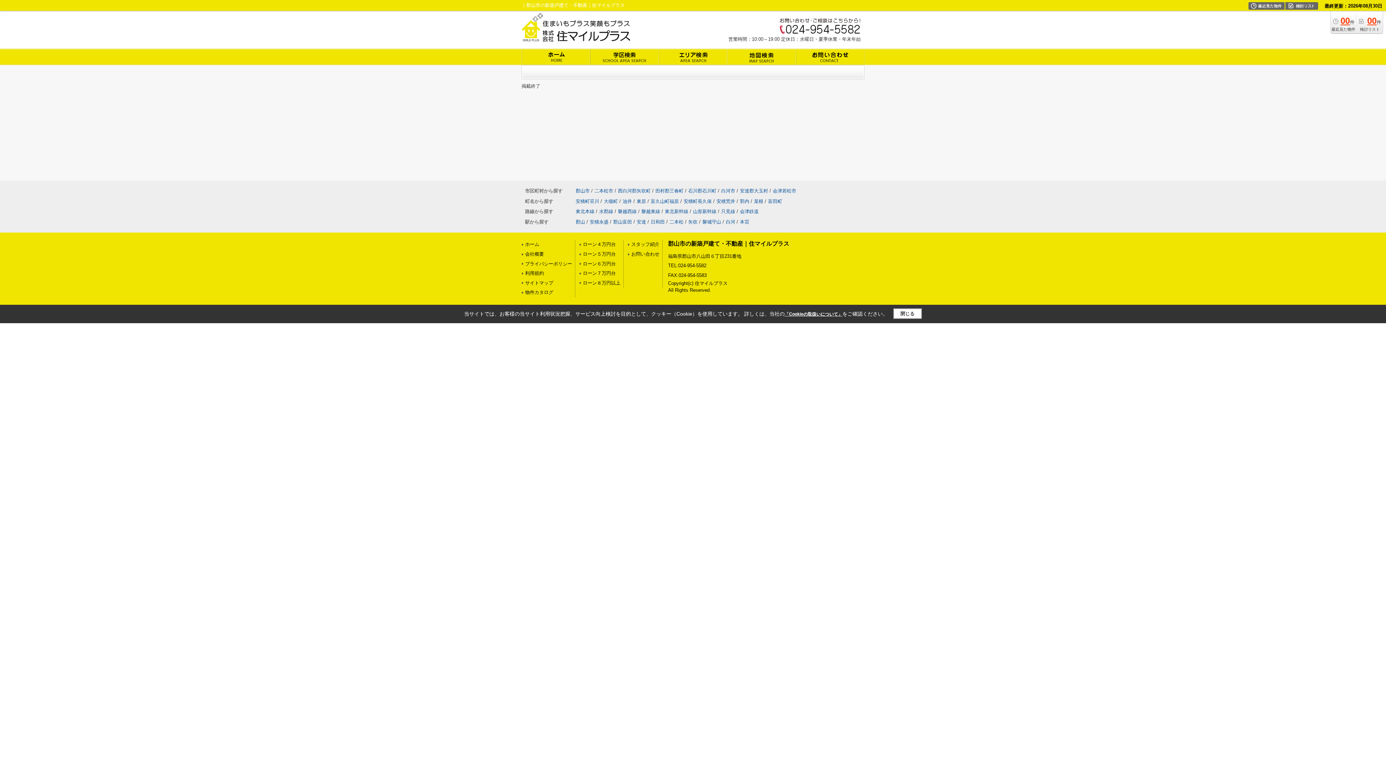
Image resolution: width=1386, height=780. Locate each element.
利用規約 (534, 273)
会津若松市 (784, 191)
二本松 (677, 222)
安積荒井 (725, 201)
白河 (730, 222)
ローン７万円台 (599, 273)
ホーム (532, 244)
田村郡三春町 (669, 191)
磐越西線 (627, 211)
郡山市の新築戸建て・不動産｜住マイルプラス (728, 243)
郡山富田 (622, 222)
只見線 (728, 211)
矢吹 (693, 222)
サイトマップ (539, 283)
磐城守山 (711, 222)
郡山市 (583, 191)
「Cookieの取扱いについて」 (813, 314)
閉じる (908, 313)
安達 (641, 222)
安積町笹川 (587, 201)
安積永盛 (599, 222)
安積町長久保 (698, 201)
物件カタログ (539, 292)
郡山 (580, 222)
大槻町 (611, 201)
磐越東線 (650, 211)
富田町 (775, 201)
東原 (641, 201)
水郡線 (606, 211)
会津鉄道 (749, 211)
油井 (627, 201)
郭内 (744, 201)
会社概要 (534, 254)
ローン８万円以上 (601, 283)
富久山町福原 (665, 201)
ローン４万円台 (599, 244)
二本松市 (603, 191)
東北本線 (585, 211)
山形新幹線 (704, 211)
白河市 (728, 191)
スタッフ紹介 (645, 244)
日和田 (658, 222)
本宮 (744, 222)
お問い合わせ (645, 254)
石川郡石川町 (702, 191)
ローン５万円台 (599, 254)
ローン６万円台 (599, 263)
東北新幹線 (676, 211)
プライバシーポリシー (548, 263)
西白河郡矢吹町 (634, 191)
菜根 (758, 201)
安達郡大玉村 (754, 191)
